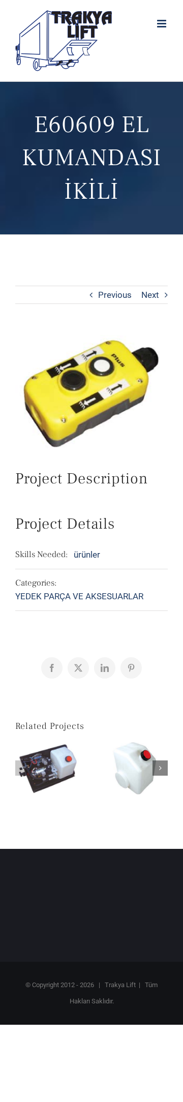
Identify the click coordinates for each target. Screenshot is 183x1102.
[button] (22, 768)
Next (150, 295)
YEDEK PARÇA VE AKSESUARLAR (79, 596)
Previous (115, 295)
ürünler (87, 554)
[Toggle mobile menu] (162, 23)
